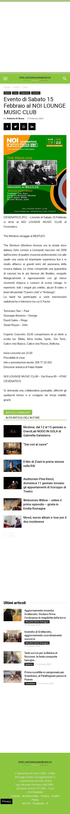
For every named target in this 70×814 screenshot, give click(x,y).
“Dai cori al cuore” (35, 444)
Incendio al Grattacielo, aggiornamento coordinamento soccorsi (43, 635)
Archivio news (30, 796)
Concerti (35, 93)
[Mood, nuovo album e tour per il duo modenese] (13, 521)
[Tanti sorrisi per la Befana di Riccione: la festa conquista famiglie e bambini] (13, 657)
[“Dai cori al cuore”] (13, 448)
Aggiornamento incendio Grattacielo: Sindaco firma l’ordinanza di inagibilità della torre (45, 614)
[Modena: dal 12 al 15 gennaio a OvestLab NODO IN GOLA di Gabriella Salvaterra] (13, 431)
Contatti (15, 796)
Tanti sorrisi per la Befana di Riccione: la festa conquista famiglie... (40, 657)
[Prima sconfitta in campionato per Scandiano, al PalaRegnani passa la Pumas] (13, 677)
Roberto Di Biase (15, 118)
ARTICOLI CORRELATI (18, 412)
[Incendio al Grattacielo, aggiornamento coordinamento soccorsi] (13, 636)
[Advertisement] (35, 37)
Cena (25, 87)
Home (7, 87)
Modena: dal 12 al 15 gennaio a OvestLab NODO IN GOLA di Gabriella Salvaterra (44, 431)
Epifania (29, 664)
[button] (65, 79)
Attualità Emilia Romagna (36, 621)
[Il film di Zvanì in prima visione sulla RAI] (13, 466)
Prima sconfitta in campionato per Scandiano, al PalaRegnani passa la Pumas (45, 676)
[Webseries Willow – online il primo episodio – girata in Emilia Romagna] (13, 504)
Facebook (38, 803)
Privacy (45, 796)
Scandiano (30, 683)
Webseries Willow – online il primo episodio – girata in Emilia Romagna (42, 504)
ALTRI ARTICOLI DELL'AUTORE (23, 417)
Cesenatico (24, 93)
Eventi (16, 87)
